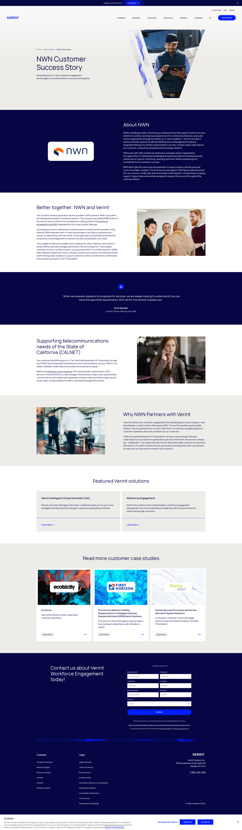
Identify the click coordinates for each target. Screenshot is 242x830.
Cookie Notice (85, 777)
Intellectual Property (87, 788)
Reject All (187, 822)
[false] (238, 822)
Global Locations (44, 788)
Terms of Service (179, 729)
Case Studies (49, 49)
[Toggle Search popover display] (210, 18)
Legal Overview (85, 762)
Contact (40, 783)
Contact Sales (216, 10)
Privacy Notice (85, 772)
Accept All (205, 822)
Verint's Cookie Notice (114, 827)
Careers (40, 777)
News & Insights (43, 767)
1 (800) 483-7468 (197, 772)
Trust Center (84, 798)
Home (40, 49)
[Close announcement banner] (237, 3)
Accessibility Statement (89, 793)
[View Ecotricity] (64, 604)
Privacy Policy (167, 729)
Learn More (46, 524)
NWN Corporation (64, 49)
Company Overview (45, 762)
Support (232, 10)
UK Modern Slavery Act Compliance (93, 783)
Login (225, 10)
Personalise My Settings (89, 804)
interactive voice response (59, 371)
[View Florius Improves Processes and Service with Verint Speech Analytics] (177, 604)
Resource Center (44, 772)
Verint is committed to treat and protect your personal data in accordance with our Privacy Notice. (159, 725)
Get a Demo (227, 18)
